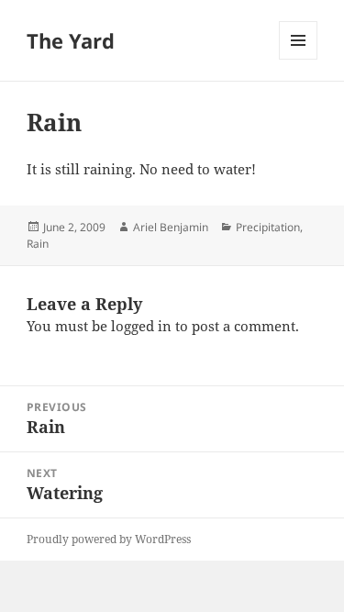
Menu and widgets (298, 59)
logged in (141, 326)
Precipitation (268, 227)
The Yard (71, 40)
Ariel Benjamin (170, 227)
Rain (38, 243)
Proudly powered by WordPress (109, 539)
